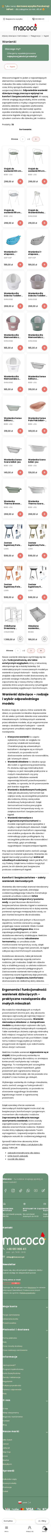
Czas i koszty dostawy (12, 1346)
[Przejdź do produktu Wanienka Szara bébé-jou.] (37, 448)
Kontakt (6, 1420)
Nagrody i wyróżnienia (13, 1416)
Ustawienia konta (10, 1319)
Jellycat (6, 1448)
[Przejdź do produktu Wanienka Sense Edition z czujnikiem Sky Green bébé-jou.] (13, 406)
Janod (6, 1444)
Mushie (6, 1460)
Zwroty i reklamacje (11, 1377)
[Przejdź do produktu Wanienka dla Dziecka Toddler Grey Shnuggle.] (13, 281)
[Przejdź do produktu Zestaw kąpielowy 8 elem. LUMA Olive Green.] (37, 531)
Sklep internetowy (24, 1520)
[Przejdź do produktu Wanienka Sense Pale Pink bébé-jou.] (37, 406)
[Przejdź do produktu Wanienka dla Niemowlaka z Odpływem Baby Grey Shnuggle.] (13, 364)
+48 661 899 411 (16, 1249)
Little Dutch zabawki (18, 1155)
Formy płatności (10, 1338)
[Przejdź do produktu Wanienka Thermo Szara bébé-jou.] (37, 489)
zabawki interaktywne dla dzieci (24, 1152)
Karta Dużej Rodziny (11, 1373)
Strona (14, 139)
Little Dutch (7, 1440)
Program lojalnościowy (13, 1369)
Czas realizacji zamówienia (15, 1350)
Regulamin (32, 1287)
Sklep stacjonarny (11, 1412)
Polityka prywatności (12, 1385)
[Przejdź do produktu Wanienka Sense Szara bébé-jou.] (13, 448)
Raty (5, 1342)
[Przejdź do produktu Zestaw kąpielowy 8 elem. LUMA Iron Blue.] (13, 531)
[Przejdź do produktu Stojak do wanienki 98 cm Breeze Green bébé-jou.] (37, 157)
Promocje (7, 1487)
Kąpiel (46, 36)
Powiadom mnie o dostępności (20, 638)
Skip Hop (7, 1452)
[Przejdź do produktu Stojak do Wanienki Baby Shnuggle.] (37, 198)
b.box (5, 1456)
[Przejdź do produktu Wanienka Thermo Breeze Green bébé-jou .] (13, 489)
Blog (5, 1425)
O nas (5, 1408)
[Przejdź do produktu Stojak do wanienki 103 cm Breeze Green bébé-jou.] (13, 157)
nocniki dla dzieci (16, 1159)
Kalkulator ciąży (10, 1479)
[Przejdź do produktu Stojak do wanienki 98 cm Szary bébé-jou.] (13, 198)
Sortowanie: (25, 129)
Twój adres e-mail (12, 1279)
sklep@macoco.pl (15, 1257)
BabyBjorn (7, 1464)
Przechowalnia (9, 1323)
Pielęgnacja (36, 36)
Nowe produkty (9, 1483)
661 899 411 (39, 19)
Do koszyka (20, 181)
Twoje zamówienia (11, 1315)
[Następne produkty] (31, 650)
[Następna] (48, 8)
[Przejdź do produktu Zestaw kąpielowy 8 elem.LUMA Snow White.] (37, 572)
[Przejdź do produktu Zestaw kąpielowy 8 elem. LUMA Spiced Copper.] (13, 572)
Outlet (5, 1491)
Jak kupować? (9, 1365)
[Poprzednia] (3, 8)
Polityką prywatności (27, 1293)
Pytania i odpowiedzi (12, 1389)
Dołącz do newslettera (15, 1283)
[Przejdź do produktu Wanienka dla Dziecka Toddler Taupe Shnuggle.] (37, 281)
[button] (25, 1307)
